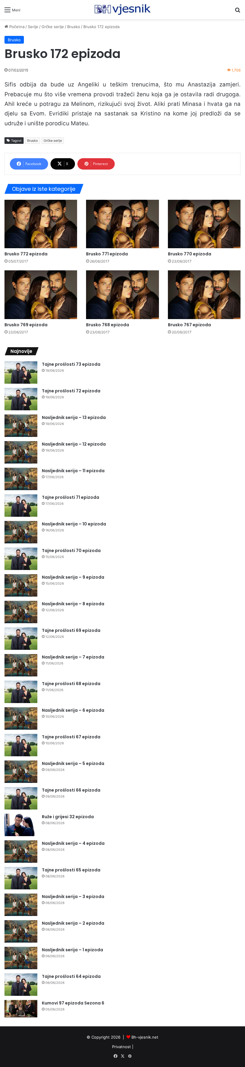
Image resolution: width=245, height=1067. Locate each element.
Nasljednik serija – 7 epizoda (73, 657)
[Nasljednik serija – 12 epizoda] (20, 452)
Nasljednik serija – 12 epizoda (74, 444)
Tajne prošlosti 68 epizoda (71, 684)
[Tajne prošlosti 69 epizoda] (20, 638)
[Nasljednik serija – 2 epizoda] (20, 931)
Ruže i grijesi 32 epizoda (68, 817)
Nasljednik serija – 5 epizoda (73, 763)
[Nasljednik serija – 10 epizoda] (20, 532)
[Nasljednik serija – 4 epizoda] (20, 851)
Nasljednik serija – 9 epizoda (73, 577)
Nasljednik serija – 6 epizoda (73, 710)
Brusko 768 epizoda (107, 325)
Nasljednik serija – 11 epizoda (73, 471)
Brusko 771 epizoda (107, 254)
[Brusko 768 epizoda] (122, 294)
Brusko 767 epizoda (189, 325)
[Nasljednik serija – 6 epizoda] (20, 718)
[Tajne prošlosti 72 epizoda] (20, 399)
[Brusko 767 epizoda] (204, 294)
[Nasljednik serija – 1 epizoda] (20, 958)
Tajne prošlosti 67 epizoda (71, 737)
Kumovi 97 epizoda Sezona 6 (73, 1003)
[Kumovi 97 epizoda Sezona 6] (20, 1009)
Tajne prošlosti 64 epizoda (71, 976)
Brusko (73, 26)
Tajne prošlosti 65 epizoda (71, 870)
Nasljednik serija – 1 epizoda (72, 950)
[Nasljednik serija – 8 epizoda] (20, 612)
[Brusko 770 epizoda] (204, 224)
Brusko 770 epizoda (189, 254)
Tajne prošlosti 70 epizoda (71, 551)
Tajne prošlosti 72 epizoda (71, 391)
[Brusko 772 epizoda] (40, 224)
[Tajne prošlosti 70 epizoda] (20, 559)
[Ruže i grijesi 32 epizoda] (20, 825)
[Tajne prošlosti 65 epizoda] (20, 878)
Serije (33, 26)
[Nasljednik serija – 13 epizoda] (20, 425)
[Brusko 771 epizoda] (122, 224)
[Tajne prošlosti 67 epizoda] (20, 745)
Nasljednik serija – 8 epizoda (73, 604)
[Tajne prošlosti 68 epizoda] (20, 692)
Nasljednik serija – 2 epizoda (73, 923)
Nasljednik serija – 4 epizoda (73, 843)
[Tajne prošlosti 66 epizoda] (20, 798)
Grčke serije (53, 26)
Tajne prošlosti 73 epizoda (71, 364)
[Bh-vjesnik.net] (122, 9)
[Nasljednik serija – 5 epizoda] (20, 771)
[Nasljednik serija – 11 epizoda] (20, 479)
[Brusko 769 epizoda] (40, 294)
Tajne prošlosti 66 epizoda (71, 790)
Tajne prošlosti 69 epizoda (71, 630)
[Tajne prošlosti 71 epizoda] (20, 505)
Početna (16, 26)
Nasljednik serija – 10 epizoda (74, 524)
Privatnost (121, 1046)
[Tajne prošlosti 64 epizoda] (20, 984)
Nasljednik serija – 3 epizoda (73, 897)
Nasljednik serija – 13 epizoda (74, 417)
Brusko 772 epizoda (26, 254)
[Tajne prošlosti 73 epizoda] (20, 372)
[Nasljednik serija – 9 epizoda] (20, 585)
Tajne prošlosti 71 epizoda (70, 497)
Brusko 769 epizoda (26, 325)
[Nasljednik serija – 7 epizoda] (20, 665)
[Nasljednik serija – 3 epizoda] (20, 905)
